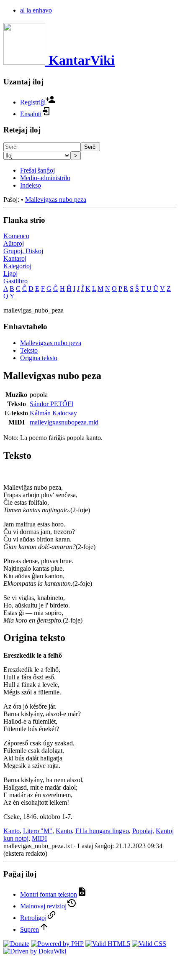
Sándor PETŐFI (51, 403)
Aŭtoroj (13, 243)
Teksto (29, 350)
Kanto (11, 830)
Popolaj (142, 830)
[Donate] (16, 943)
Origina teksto (38, 357)
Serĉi (90, 147)
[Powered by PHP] (57, 943)
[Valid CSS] (149, 943)
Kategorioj (17, 265)
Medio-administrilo (45, 177)
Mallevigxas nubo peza (55, 199)
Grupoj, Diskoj (23, 250)
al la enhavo (36, 10)
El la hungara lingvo (102, 830)
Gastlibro (15, 281)
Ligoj (10, 273)
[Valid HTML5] (107, 943)
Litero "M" (37, 830)
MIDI (39, 838)
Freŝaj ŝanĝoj (37, 170)
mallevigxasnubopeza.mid (64, 422)
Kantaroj (14, 258)
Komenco (16, 235)
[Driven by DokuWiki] (34, 951)
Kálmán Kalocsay (53, 413)
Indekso (30, 185)
